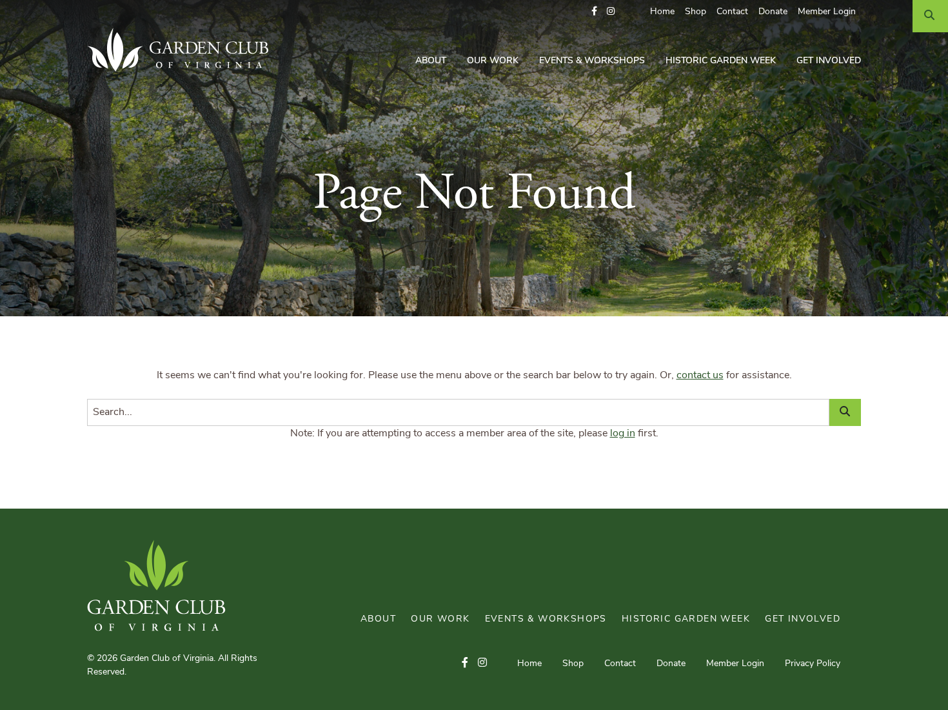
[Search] (930, 16)
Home (662, 12)
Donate (772, 12)
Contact (732, 12)
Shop (695, 12)
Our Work (492, 61)
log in (622, 434)
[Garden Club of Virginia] (183, 50)
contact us (700, 375)
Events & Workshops (592, 61)
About (430, 61)
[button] (594, 12)
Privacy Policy (812, 664)
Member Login (827, 12)
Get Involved (828, 61)
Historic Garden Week (721, 61)
